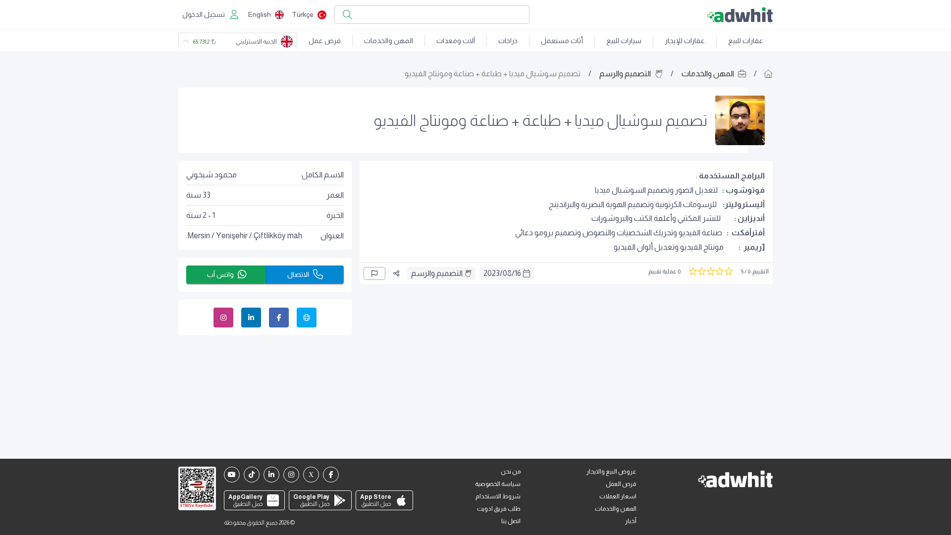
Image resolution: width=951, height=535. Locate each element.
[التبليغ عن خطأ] (374, 273)
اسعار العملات (617, 496)
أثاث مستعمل (562, 41)
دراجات (508, 41)
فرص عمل (325, 41)
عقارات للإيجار (685, 41)
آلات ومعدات (455, 41)
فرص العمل (621, 484)
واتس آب (220, 274)
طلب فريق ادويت (499, 508)
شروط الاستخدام (498, 496)
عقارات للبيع (745, 41)
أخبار (630, 521)
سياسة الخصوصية (498, 484)
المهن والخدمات (388, 41)
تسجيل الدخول (203, 14)
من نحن (511, 471)
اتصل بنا (511, 521)
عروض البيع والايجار (611, 471)
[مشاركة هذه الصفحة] (396, 273)
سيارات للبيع (623, 41)
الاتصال (298, 274)
